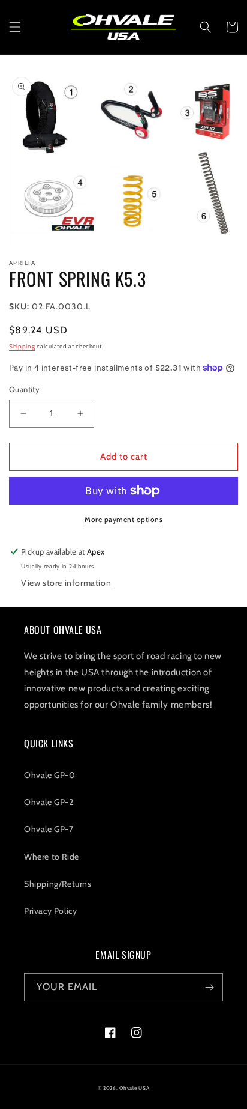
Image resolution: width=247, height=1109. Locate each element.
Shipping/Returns (58, 883)
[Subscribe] (209, 987)
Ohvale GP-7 (49, 829)
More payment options (123, 519)
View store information (66, 582)
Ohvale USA (134, 1088)
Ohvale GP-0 (50, 775)
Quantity (24, 389)
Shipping (22, 346)
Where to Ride (51, 856)
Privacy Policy (50, 910)
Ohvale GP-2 (49, 802)
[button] (15, 27)
